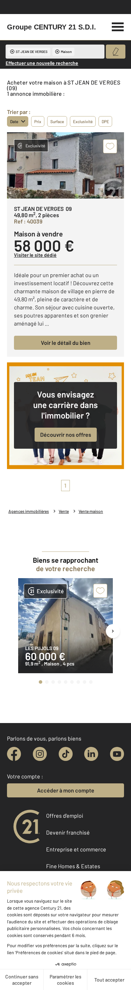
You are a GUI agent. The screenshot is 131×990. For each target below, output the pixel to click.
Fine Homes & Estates (73, 866)
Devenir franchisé (68, 832)
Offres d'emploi (64, 815)
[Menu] (118, 26)
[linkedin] (91, 754)
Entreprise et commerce (76, 849)
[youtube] (117, 754)
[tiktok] (66, 754)
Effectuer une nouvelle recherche (42, 63)
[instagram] (40, 754)
